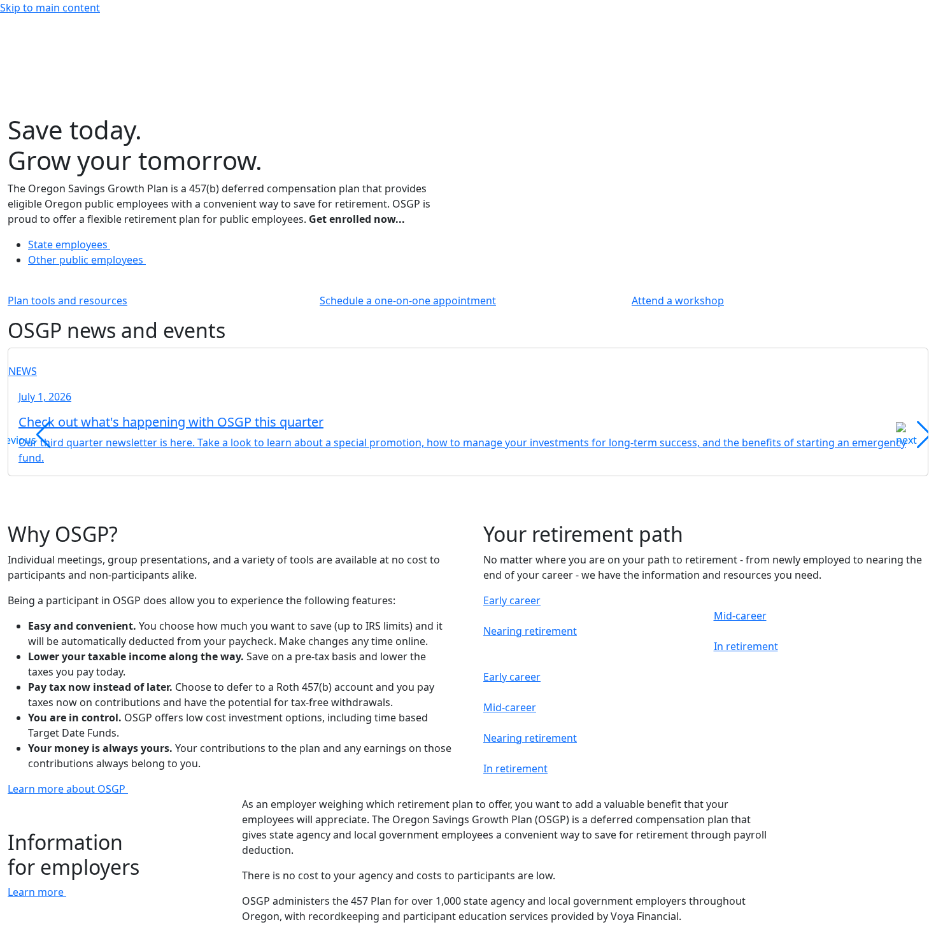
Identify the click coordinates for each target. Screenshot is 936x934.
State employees (69, 244)
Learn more (37, 892)
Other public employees (87, 260)
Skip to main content (50, 8)
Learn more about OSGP (68, 789)
